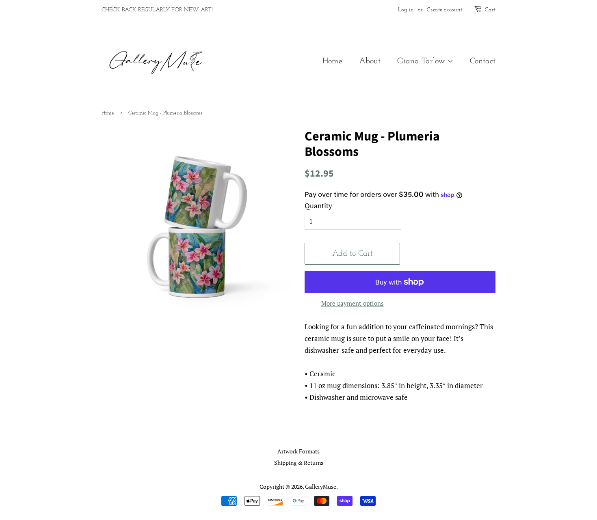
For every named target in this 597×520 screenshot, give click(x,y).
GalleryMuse (320, 486)
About (370, 61)
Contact (482, 61)
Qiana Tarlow (422, 61)
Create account (444, 10)
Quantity (318, 205)
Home (332, 61)
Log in (406, 10)
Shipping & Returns (298, 462)
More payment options (352, 303)
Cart (490, 10)
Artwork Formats (298, 451)
